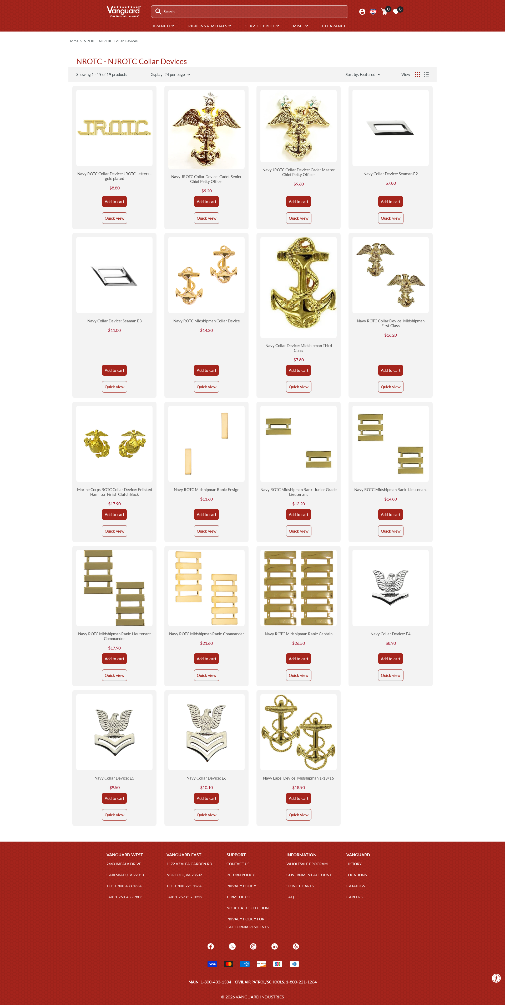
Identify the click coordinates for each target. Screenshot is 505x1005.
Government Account (309, 875)
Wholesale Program (307, 864)
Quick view (114, 218)
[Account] (362, 11)
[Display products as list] (426, 74)
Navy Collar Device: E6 (206, 778)
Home (73, 41)
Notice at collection (247, 908)
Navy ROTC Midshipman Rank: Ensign (206, 489)
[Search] (158, 11)
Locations (356, 875)
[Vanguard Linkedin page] (274, 946)
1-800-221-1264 (301, 981)
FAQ (290, 897)
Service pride (260, 26)
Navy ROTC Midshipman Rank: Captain (298, 633)
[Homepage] (123, 15)
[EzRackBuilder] (373, 11)
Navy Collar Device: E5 (114, 778)
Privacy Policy (241, 886)
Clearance (334, 26)
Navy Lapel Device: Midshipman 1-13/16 (298, 778)
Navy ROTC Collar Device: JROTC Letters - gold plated (114, 176)
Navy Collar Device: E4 (391, 633)
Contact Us (237, 864)
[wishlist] (395, 11)
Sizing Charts (300, 886)
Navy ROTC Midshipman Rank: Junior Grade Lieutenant (298, 492)
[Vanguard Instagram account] (252, 946)
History (354, 864)
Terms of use (238, 897)
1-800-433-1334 (215, 981)
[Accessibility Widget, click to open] (496, 978)
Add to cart (114, 201)
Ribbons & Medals (208, 26)
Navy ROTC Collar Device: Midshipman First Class (391, 323)
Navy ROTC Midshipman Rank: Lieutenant (390, 489)
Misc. (299, 26)
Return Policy (240, 875)
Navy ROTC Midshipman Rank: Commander (206, 633)
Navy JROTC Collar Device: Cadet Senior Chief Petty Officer (206, 179)
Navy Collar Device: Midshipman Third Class (298, 348)
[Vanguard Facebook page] (210, 946)
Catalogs (355, 886)
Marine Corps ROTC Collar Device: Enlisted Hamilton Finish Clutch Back (114, 492)
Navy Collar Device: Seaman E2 (390, 173)
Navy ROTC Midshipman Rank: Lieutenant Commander (114, 636)
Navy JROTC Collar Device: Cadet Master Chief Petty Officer (298, 172)
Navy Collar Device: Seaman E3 (114, 320)
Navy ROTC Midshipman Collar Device (206, 320)
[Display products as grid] (417, 74)
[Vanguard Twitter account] (232, 946)
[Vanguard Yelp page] (295, 946)
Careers (354, 897)
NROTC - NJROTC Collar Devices (111, 41)
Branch (162, 26)
